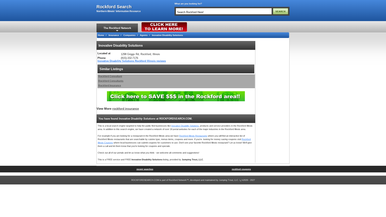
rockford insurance (125, 108)
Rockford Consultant (110, 76)
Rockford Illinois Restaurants (193, 136)
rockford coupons (241, 169)
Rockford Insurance (109, 85)
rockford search (113, 6)
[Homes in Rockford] (164, 23)
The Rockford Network (117, 28)
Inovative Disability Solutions (185, 126)
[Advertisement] (272, 101)
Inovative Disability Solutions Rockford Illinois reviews (132, 60)
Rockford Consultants (110, 81)
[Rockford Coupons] (176, 92)
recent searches (145, 169)
